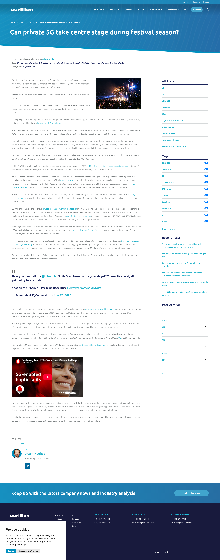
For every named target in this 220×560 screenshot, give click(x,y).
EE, (22, 62)
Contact (197, 9)
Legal (174, 552)
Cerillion (166, 107)
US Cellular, (84, 62)
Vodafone (166, 208)
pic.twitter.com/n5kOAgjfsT (85, 288)
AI (163, 94)
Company (196, 2)
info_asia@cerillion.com (143, 522)
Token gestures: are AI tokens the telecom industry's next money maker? (182, 274)
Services (128, 9)
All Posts (168, 81)
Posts (29, 22)
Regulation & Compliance (174, 146)
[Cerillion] (22, 9)
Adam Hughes (48, 59)
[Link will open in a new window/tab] (27, 466)
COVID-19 (166, 169)
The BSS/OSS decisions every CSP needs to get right (184, 255)
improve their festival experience (52, 123)
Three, (76, 62)
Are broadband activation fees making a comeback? (181, 264)
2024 (164, 326)
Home (12, 22)
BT (163, 214)
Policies (182, 552)
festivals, (28, 62)
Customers (155, 9)
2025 (164, 320)
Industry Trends (169, 133)
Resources (172, 9)
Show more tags (169, 229)
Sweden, (68, 62)
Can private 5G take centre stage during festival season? (58, 22)
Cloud (165, 113)
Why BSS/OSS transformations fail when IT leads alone (185, 284)
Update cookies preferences (198, 552)
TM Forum (166, 188)
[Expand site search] (207, 9)
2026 (164, 313)
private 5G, (59, 62)
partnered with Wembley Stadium (100, 309)
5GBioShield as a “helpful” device (87, 230)
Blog (185, 9)
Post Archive (171, 305)
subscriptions (168, 182)
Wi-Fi (121, 62)
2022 (164, 340)
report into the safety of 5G (78, 215)
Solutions (97, 9)
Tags (165, 156)
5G (13, 443)
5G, (18, 62)
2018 (164, 366)
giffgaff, (36, 62)
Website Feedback (161, 552)
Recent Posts (171, 237)
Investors (186, 2)
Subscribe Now (191, 493)
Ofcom (165, 195)
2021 (164, 346)
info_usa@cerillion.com (181, 522)
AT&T (164, 221)
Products (113, 9)
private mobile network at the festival (60, 208)
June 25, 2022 (62, 295)
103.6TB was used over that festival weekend (107, 165)
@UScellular (50, 276)
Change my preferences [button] (28, 551)
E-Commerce (168, 126)
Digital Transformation (172, 120)
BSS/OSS (30, 66)
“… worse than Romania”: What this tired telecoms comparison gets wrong (181, 245)
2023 (164, 333)
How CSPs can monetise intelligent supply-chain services (184, 293)
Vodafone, (95, 62)
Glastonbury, (47, 62)
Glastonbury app (67, 180)
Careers (206, 2)
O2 (119, 337)
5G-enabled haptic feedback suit (94, 344)
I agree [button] (11, 551)
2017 (164, 373)
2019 (164, 359)
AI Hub (141, 9)
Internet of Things (170, 139)
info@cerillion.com (101, 522)
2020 (164, 353)
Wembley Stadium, (110, 62)
